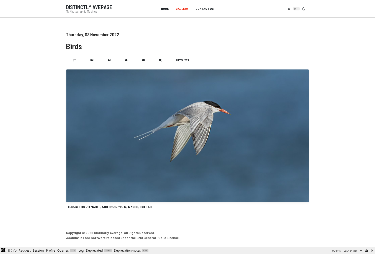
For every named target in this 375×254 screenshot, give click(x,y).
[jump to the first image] (92, 60)
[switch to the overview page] (75, 60)
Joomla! (72, 238)
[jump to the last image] (143, 60)
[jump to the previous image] (109, 60)
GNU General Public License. (158, 238)
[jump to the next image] (126, 60)
